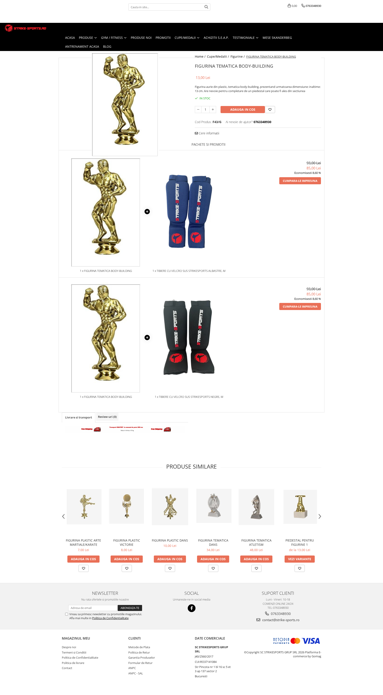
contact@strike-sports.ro (280, 620)
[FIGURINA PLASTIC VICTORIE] (126, 507)
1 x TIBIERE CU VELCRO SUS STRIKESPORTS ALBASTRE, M (188, 271)
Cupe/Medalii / (218, 56)
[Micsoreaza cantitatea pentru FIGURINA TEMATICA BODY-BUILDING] (198, 109)
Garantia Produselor (141, 658)
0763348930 (280, 613)
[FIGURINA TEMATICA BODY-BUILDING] (125, 103)
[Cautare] (206, 7)
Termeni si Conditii (74, 652)
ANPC (132, 668)
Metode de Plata (139, 647)
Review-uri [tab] (107, 417)
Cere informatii (208, 133)
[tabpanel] (125, 103)
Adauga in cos (242, 109)
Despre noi (69, 647)
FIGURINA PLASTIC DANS (170, 540)
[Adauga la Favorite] (83, 568)
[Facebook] (191, 608)
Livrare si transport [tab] (78, 417)
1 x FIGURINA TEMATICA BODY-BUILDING (106, 271)
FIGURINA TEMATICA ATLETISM (256, 542)
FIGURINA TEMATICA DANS (213, 542)
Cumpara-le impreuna (300, 181)
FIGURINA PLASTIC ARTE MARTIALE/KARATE (83, 542)
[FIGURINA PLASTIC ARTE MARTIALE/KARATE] (83, 506)
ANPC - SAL (135, 673)
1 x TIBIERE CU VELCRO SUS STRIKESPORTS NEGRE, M (189, 397)
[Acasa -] (25, 28)
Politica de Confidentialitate (110, 618)
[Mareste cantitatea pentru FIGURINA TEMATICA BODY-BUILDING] (212, 109)
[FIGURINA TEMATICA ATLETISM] (256, 506)
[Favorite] (270, 109)
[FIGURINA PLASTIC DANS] (169, 506)
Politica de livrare (73, 663)
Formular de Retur (140, 663)
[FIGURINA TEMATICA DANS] (213, 507)
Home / (200, 56)
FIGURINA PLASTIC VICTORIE (126, 542)
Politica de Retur (139, 652)
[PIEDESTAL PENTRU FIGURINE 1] (299, 506)
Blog (107, 46)
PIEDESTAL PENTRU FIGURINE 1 (299, 542)
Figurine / (238, 56)
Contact (67, 668)
